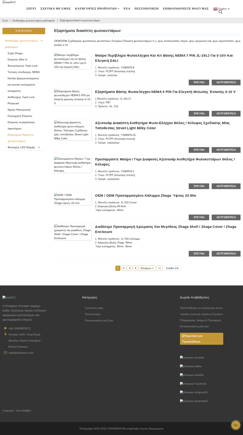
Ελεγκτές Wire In (17, 59)
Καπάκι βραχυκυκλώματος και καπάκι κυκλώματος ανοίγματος (23, 84)
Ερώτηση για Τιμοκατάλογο (192, 338)
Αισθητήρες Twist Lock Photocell (21, 100)
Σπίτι (31, 8)
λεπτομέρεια (226, 82)
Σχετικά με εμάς (55, 8)
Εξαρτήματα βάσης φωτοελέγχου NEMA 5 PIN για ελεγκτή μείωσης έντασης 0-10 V (165, 92)
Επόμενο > (147, 268)
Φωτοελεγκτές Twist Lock (23, 65)
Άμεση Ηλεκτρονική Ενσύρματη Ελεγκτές (20, 112)
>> (159, 268)
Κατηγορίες (89, 297)
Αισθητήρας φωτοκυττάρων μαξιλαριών (33, 20)
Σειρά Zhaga (15, 53)
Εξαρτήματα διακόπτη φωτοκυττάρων (80, 20)
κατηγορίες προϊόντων (96, 8)
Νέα (126, 8)
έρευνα (198, 82)
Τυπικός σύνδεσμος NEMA (24, 72)
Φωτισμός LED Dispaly (21, 147)
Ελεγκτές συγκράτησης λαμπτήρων (21, 125)
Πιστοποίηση (147, 8)
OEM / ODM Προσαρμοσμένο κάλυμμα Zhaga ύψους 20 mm (145, 195)
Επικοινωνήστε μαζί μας (186, 8)
